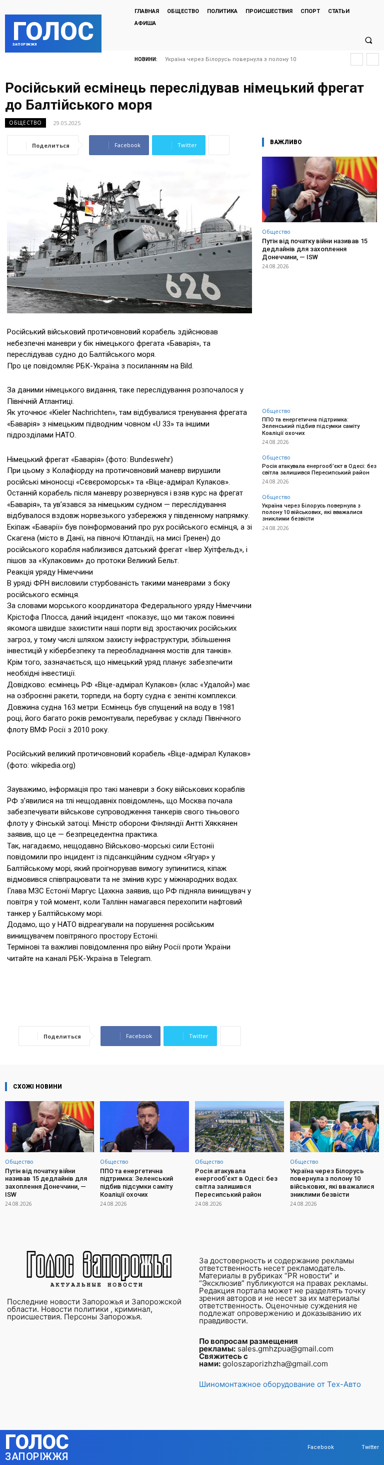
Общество (25, 122)
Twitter (370, 1447)
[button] (368, 40)
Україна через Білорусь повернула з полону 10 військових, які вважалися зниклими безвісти (312, 512)
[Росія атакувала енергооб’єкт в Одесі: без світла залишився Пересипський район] (239, 1126)
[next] (372, 59)
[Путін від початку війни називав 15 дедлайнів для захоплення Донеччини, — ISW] (319, 189)
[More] (219, 145)
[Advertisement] (320, 333)
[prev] (356, 59)
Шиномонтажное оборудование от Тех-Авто (280, 1384)
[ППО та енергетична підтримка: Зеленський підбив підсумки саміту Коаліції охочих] (144, 1126)
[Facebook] (297, 1447)
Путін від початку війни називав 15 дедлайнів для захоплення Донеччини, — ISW (315, 248)
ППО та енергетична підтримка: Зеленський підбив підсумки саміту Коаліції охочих (311, 426)
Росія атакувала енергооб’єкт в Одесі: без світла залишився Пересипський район (319, 469)
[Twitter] (351, 1447)
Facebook (321, 1447)
